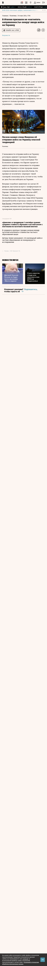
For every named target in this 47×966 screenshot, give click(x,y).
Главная (5, 16)
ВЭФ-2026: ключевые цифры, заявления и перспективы (22, 10)
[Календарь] (22, 3)
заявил (39, 51)
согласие (25, 959)
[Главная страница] (3, 3)
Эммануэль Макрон (10, 160)
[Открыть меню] (43, 2)
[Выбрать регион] (31, 3)
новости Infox (10, 260)
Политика (13, 16)
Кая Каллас (7, 204)
